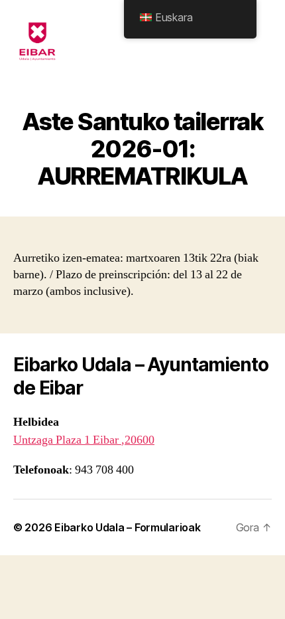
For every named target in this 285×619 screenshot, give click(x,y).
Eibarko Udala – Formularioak (127, 527)
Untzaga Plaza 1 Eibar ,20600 (83, 440)
